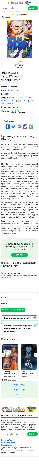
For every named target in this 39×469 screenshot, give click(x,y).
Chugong (25, 376)
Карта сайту (6, 440)
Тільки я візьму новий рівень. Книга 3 (28, 372)
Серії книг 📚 (19, 390)
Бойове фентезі (8, 100)
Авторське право (8, 442)
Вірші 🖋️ (19, 394)
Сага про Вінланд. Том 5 (10, 372)
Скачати (19, 255)
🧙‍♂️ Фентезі (22, 100)
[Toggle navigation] (3, 3)
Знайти (32, 8)
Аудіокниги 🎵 (19, 385)
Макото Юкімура (9, 376)
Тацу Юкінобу (14, 90)
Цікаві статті (6, 445)
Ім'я (3, 298)
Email (4, 303)
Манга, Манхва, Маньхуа (20, 98)
